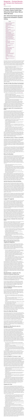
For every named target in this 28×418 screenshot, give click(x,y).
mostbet (22, 92)
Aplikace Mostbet (8, 51)
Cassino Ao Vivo (8, 40)
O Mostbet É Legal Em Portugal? (10, 47)
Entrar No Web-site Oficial (9, 36)
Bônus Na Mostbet (8, 26)
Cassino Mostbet (8, 49)
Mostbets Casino (8, 52)
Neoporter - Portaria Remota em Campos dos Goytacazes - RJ (13, 3)
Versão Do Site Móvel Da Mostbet (10, 22)
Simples (7, 46)
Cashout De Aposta (8, 50)
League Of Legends (8, 29)
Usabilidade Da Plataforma (9, 55)
